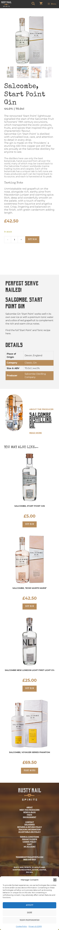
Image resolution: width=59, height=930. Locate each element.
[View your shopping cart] (41, 4)
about (29, 807)
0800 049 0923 (29, 859)
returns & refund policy (29, 827)
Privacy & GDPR (35, 926)
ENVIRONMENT (29, 817)
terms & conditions (29, 837)
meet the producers (29, 810)
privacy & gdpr (29, 839)
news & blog (29, 812)
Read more (29, 771)
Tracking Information (30, 829)
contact (29, 822)
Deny (29, 913)
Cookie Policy (21, 926)
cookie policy (29, 842)
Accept (29, 905)
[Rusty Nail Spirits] (6, 4)
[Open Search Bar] (33, 4)
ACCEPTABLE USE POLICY (29, 832)
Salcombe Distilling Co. (40, 420)
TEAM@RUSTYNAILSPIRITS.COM (29, 857)
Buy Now (32, 240)
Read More (35, 433)
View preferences (29, 920)
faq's (29, 815)
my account (29, 847)
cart (29, 844)
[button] (55, 879)
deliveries (29, 824)
